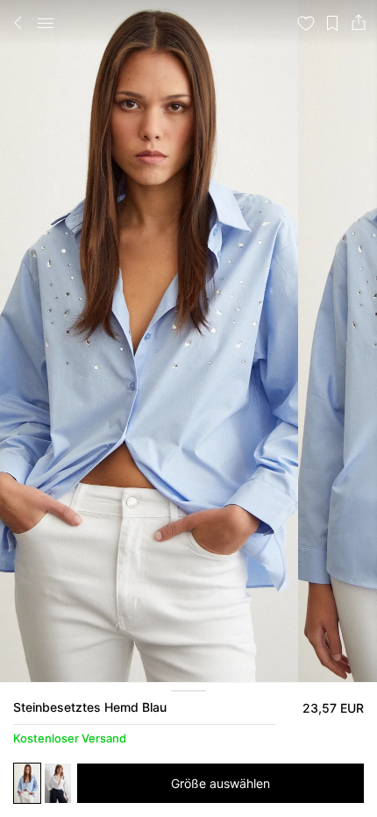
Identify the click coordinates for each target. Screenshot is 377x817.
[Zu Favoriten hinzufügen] (306, 22)
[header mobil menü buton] (45, 23)
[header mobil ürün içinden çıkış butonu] (18, 23)
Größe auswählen (220, 783)
